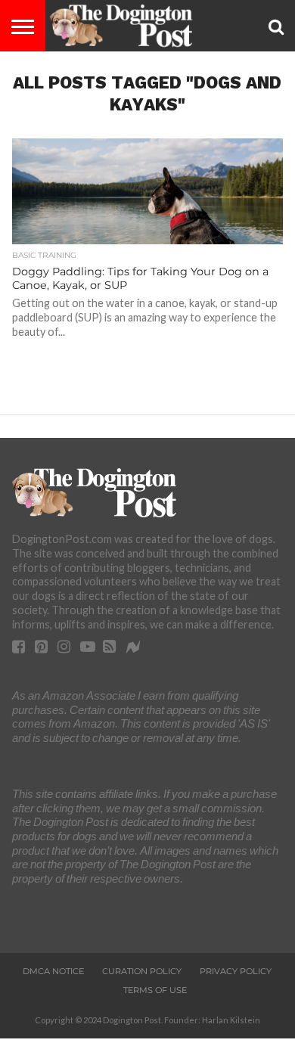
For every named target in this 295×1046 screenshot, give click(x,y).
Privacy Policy (236, 971)
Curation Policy (142, 971)
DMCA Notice (53, 971)
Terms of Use (155, 990)
